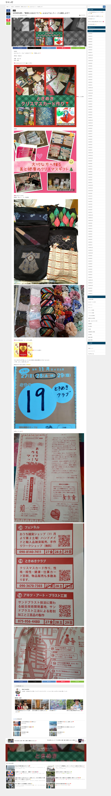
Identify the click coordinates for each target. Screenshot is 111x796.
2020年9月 (90, 223)
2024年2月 (90, 114)
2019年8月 (90, 258)
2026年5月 (90, 41)
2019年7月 (90, 261)
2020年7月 (90, 228)
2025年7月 (90, 68)
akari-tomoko (25, 689)
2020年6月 (90, 231)
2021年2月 (90, 209)
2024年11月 (90, 90)
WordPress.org (91, 353)
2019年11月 (90, 250)
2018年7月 (90, 293)
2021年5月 (90, 201)
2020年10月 (90, 220)
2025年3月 (90, 79)
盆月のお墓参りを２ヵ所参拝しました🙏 (95, 16)
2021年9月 (90, 193)
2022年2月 (90, 179)
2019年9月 (90, 255)
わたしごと (90, 307)
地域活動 (90, 323)
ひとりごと (90, 304)
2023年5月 (90, 139)
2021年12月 (90, 185)
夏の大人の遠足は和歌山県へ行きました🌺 (96, 21)
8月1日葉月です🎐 (91, 18)
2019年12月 (90, 247)
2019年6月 (90, 263)
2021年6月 (90, 198)
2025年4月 (90, 76)
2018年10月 (90, 285)
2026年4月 (90, 44)
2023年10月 (90, 125)
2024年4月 (90, 109)
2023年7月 (90, 133)
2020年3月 (90, 239)
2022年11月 (90, 155)
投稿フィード (90, 348)
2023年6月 (90, 136)
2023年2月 (90, 147)
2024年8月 (90, 98)
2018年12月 (90, 280)
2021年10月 (90, 190)
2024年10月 (90, 93)
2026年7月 (90, 36)
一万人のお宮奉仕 (91, 315)
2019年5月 (90, 266)
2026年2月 (90, 49)
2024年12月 (90, 87)
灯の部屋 (90, 334)
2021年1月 (90, 212)
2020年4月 (90, 236)
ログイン (90, 345)
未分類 (14, 10)
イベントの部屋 (91, 310)
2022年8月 (90, 163)
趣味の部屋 (90, 337)
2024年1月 (90, 117)
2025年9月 (90, 63)
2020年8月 (90, 225)
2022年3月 (90, 177)
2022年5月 (90, 171)
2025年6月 (90, 71)
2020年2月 (90, 242)
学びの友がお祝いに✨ (92, 24)
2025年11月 (90, 57)
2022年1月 (90, 182)
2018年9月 (90, 288)
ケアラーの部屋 (91, 312)
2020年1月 (90, 244)
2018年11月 (90, 282)
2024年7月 (90, 101)
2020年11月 (90, 217)
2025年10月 (90, 60)
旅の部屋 (90, 326)
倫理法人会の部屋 (91, 318)
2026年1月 (90, 52)
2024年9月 (90, 95)
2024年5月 (90, 106)
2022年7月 (90, 166)
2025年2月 (90, 82)
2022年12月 (90, 152)
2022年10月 (90, 158)
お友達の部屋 (90, 299)
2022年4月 (90, 174)
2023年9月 (90, 128)
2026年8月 (90, 33)
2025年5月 (90, 74)
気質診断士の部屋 (91, 331)
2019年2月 (90, 274)
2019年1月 (90, 277)
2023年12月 (90, 120)
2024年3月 (90, 112)
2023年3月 (90, 144)
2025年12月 (90, 55)
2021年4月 (90, 204)
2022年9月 (90, 160)
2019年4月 (90, 269)
